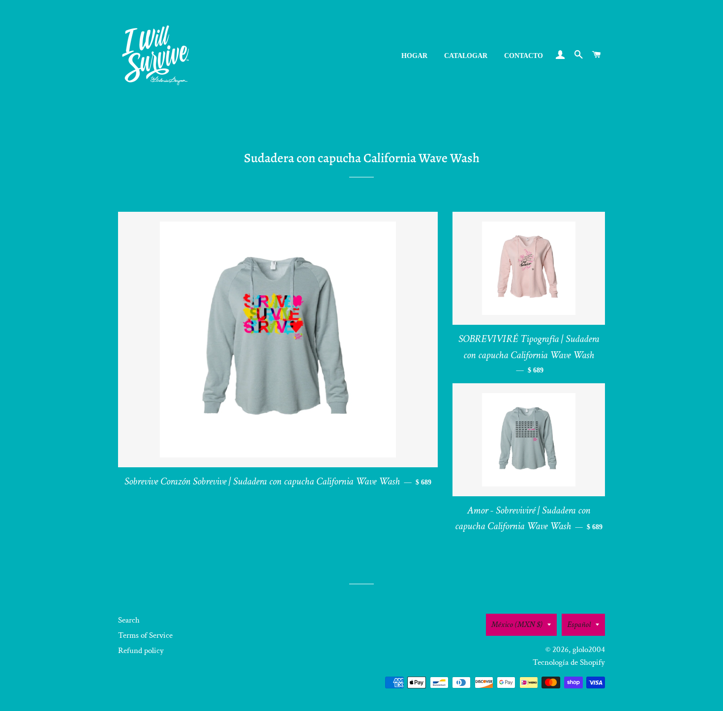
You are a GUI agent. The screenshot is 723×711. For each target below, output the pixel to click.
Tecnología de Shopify (569, 662)
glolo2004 (588, 649)
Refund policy (141, 650)
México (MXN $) (516, 624)
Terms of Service (145, 635)
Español (579, 624)
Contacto (523, 55)
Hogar (414, 55)
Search (129, 620)
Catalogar (465, 55)
